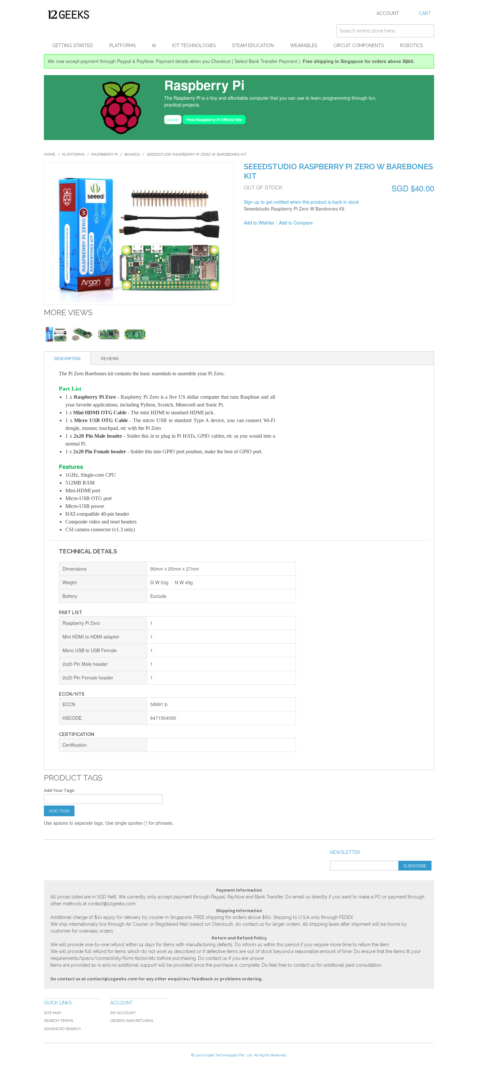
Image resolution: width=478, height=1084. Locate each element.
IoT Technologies (194, 45)
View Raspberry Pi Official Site (214, 120)
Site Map (52, 1013)
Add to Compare (296, 222)
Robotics (411, 45)
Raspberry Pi (104, 154)
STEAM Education (253, 45)
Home (49, 154)
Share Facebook (339, 223)
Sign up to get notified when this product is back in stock (301, 202)
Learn (172, 120)
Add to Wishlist (259, 222)
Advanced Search (62, 1028)
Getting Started (72, 45)
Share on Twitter (352, 223)
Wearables (303, 45)
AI (154, 45)
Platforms (122, 45)
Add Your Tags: (59, 790)
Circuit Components (358, 45)
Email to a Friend (326, 223)
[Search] (427, 30)
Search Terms (58, 1020)
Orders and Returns (131, 1020)
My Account (123, 1013)
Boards (132, 154)
